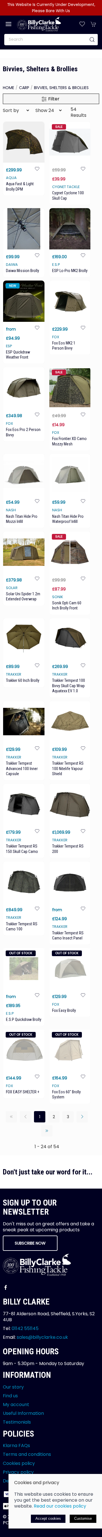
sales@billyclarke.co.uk (42, 1337)
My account (16, 1404)
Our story (13, 1387)
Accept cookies (48, 1518)
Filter (53, 99)
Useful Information (23, 1413)
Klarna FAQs (16, 1445)
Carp (24, 87)
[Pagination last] (46, 1131)
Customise (83, 1518)
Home (8, 87)
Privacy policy (18, 1472)
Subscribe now (30, 1243)
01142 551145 (25, 1328)
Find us (10, 1395)
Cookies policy (19, 1463)
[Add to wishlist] (37, 168)
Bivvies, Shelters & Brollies (61, 87)
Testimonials (17, 1422)
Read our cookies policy (60, 1506)
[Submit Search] (92, 39)
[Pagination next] (82, 1116)
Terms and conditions (27, 1454)
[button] (8, 24)
